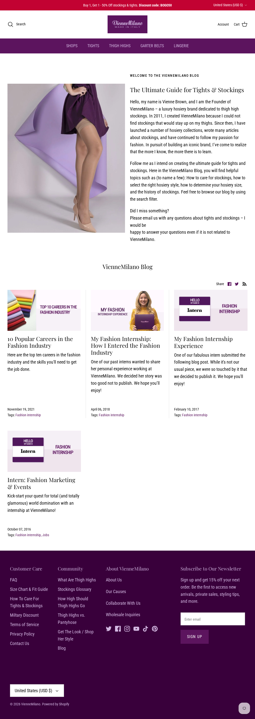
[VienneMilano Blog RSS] (245, 283)
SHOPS (71, 45)
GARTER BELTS (152, 45)
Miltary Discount (24, 615)
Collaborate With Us (123, 603)
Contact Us (19, 643)
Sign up (194, 636)
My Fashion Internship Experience (203, 342)
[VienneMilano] (127, 24)
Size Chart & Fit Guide (29, 589)
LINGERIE (181, 45)
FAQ (13, 579)
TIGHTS (93, 45)
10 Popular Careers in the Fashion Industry (40, 342)
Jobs (45, 535)
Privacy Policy (22, 634)
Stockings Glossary (74, 589)
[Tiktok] (145, 629)
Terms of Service (24, 624)
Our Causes (116, 591)
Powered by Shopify (55, 704)
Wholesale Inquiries (123, 614)
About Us (114, 579)
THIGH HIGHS (119, 45)
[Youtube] (136, 629)
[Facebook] (118, 629)
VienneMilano (30, 704)
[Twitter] (109, 629)
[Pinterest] (155, 629)
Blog (62, 648)
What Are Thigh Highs (77, 579)
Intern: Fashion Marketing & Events (41, 483)
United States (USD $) (228, 5)
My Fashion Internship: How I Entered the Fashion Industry (125, 345)
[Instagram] (127, 629)
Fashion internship (28, 415)
